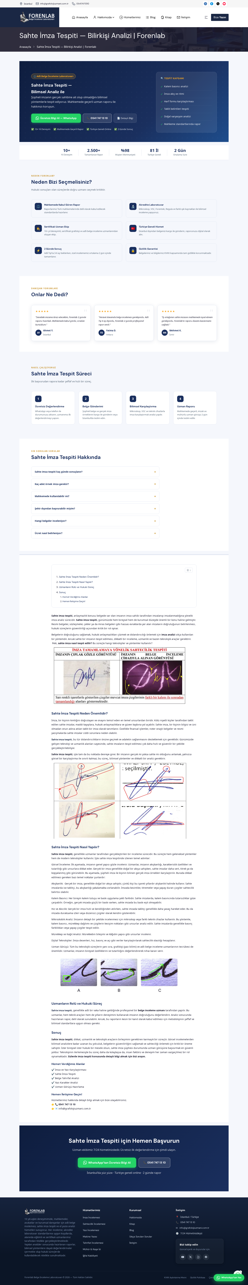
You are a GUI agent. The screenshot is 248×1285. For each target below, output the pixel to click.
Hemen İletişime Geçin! (73, 601)
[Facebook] (206, 1257)
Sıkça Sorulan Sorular (140, 1236)
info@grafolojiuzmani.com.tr (54, 3)
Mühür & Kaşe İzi (92, 1249)
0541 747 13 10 (187, 1222)
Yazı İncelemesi (91, 1230)
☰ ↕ (189, 570)
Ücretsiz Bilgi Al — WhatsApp (58, 118)
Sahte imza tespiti (61, 739)
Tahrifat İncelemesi (93, 1242)
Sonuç (62, 592)
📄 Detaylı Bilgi (125, 118)
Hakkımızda (135, 1217)
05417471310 (82, 3)
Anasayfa (25, 47)
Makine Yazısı (90, 1236)
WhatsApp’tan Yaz (231, 1277)
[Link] (73, 3)
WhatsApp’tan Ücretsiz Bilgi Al (109, 1162)
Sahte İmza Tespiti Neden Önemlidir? (79, 576)
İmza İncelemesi (91, 1217)
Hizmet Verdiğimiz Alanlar (75, 596)
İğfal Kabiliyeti (90, 1255)
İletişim (133, 1242)
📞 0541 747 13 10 (97, 118)
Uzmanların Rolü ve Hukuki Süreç (76, 587)
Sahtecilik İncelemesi (94, 1223)
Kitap (132, 1223)
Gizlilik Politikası (197, 1277)
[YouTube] (183, 1257)
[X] (190, 1257)
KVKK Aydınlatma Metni (175, 1277)
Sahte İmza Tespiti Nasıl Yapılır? (76, 582)
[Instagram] (198, 1257)
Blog (131, 1230)
